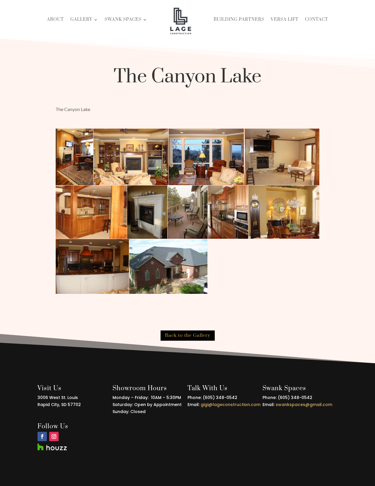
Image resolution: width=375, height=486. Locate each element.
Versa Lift (285, 19)
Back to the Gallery (187, 335)
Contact (316, 19)
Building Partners (239, 19)
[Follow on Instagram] (54, 436)
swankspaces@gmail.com (303, 404)
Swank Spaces (123, 19)
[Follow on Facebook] (42, 436)
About (55, 19)
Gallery (81, 19)
